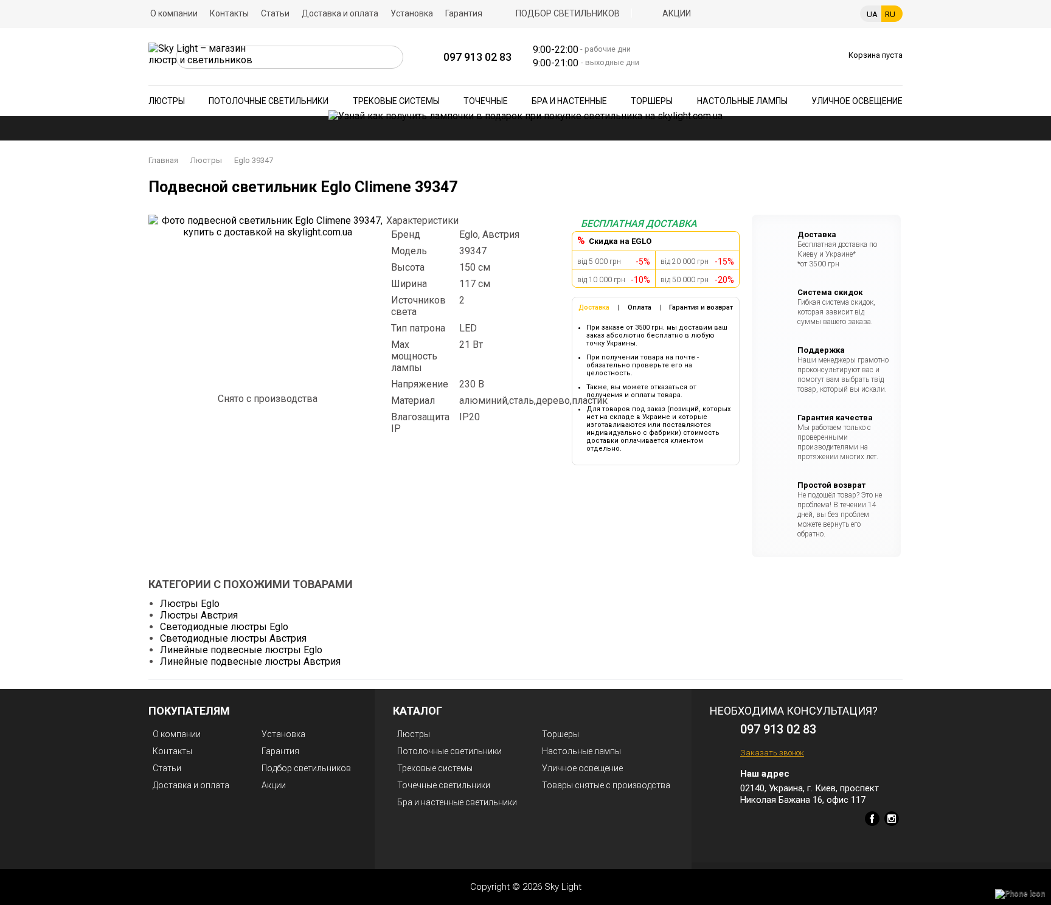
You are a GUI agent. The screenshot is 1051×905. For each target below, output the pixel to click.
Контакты (229, 13)
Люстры (166, 101)
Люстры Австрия (199, 615)
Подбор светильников (568, 13)
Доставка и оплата (340, 13)
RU (890, 14)
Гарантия (463, 13)
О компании (174, 13)
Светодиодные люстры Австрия (233, 638)
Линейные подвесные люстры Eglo (241, 650)
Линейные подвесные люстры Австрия (250, 661)
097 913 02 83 (477, 56)
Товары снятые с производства (606, 785)
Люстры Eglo (190, 603)
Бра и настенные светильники (457, 802)
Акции (676, 13)
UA (872, 14)
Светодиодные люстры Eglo (224, 627)
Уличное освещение (857, 101)
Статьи (275, 13)
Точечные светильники (443, 785)
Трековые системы (396, 101)
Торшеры (652, 101)
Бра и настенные (569, 101)
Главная (163, 160)
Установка (411, 13)
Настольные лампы (742, 101)
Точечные (485, 101)
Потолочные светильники (268, 101)
